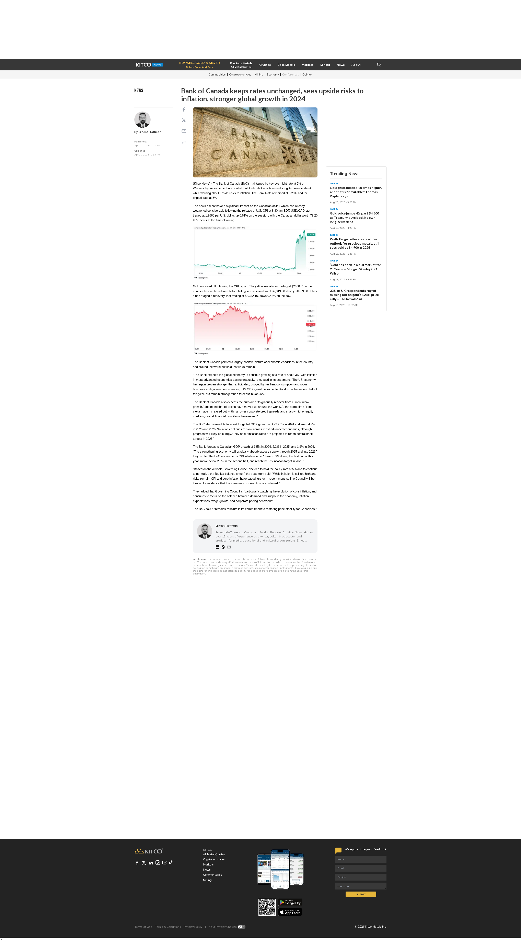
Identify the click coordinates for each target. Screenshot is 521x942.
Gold (334, 183)
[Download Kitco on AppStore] (290, 912)
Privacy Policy (193, 927)
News (207, 869)
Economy (273, 74)
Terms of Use (143, 927)
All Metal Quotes (214, 854)
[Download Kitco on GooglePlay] (290, 902)
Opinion (307, 74)
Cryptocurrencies (240, 74)
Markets (208, 864)
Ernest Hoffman (150, 132)
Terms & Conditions (168, 927)
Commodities (217, 74)
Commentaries (212, 874)
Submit (361, 894)
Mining (259, 74)
